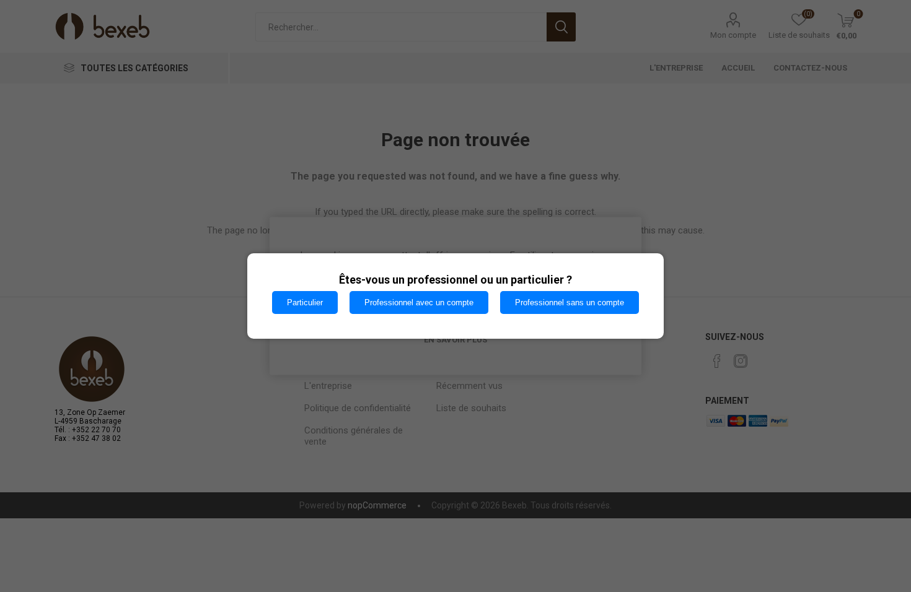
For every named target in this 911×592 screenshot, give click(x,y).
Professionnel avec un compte (418, 302)
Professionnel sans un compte (569, 302)
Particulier (305, 302)
